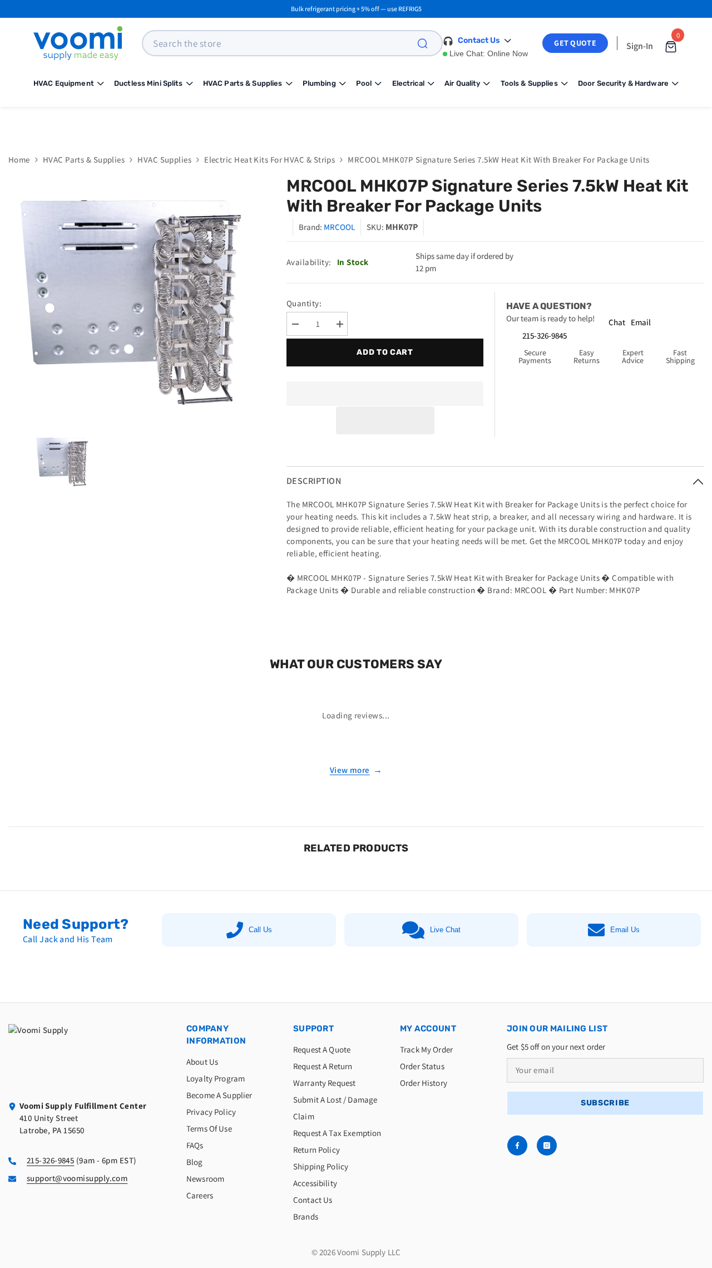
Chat (617, 322)
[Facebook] (517, 1145)
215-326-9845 (544, 335)
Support (313, 1029)
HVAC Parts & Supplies (84, 159)
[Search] (429, 43)
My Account (428, 1029)
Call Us (260, 930)
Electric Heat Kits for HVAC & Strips (269, 159)
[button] (385, 420)
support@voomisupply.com (77, 1178)
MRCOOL (339, 227)
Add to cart (382, 352)
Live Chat (445, 930)
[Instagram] (546, 1145)
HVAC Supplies (164, 159)
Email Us (625, 930)
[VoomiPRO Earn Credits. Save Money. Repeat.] (356, 122)
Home (19, 159)
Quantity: (304, 303)
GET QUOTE (575, 43)
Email (641, 322)
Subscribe (605, 1103)
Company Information (216, 1035)
